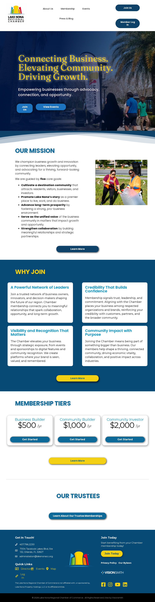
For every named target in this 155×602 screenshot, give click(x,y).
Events (86, 8)
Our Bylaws (124, 563)
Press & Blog (66, 18)
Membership (68, 8)
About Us (48, 8)
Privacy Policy (109, 563)
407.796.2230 (27, 544)
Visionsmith (117, 597)
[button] (98, 182)
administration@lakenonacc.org (36, 556)
